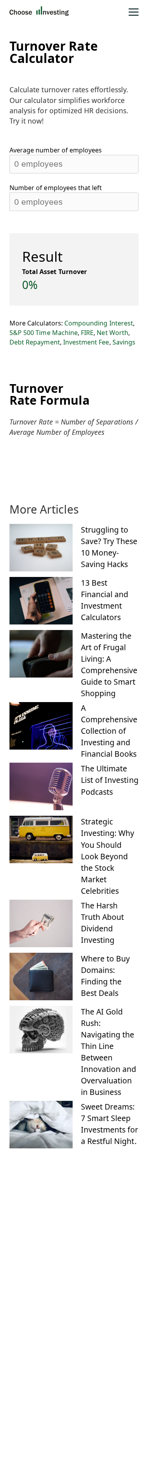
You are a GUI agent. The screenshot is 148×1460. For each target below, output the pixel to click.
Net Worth (112, 332)
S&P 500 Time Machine (43, 332)
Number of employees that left (55, 187)
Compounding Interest (98, 323)
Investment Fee (86, 342)
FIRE (87, 332)
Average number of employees (55, 150)
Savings (123, 342)
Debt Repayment (34, 342)
